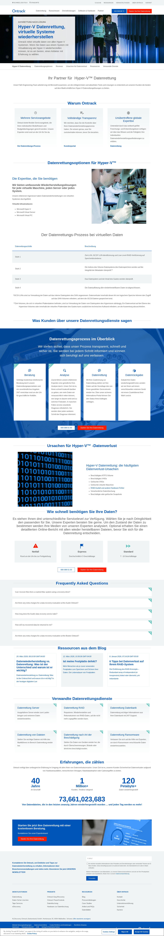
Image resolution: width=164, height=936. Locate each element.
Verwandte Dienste (110, 66)
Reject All (124, 932)
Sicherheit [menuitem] (120, 906)
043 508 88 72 (119, 11)
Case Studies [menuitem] (87, 903)
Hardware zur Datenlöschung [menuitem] (58, 906)
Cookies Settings (109, 932)
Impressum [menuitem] (15, 927)
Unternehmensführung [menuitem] (125, 903)
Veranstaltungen (123, 3)
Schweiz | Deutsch (20, 2)
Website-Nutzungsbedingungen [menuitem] (22, 925)
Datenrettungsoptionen (43, 66)
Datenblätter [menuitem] (86, 910)
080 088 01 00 (66, 428)
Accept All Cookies (141, 932)
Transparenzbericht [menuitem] (27, 927)
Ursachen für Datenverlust (76, 66)
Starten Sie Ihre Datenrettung (139, 11)
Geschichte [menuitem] (121, 900)
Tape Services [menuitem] (17, 903)
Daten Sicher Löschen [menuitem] (20, 900)
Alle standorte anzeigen (81, 919)
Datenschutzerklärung (122, 874)
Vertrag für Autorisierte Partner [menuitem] (51, 927)
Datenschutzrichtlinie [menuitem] (40, 925)
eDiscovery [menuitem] (16, 906)
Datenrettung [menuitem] (17, 897)
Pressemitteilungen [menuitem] (89, 900)
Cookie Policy (32, 933)
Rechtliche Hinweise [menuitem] (80, 925)
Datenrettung (115, 146)
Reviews (59, 66)
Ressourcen (108, 3)
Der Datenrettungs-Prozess (28, 146)
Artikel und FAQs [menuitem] (88, 906)
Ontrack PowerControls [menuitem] (55, 900)
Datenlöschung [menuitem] (52, 903)
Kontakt (149, 3)
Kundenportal (70, 146)
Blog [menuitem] (83, 897)
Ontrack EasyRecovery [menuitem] (55, 897)
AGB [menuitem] (37, 927)
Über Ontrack (137, 3)
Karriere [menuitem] (120, 910)
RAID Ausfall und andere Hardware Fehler (107, 488)
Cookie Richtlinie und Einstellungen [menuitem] (60, 925)
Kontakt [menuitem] (119, 897)
